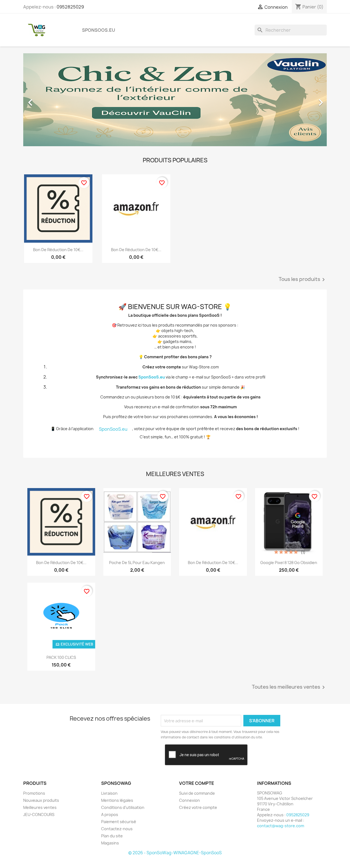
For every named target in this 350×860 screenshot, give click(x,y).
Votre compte (196, 783)
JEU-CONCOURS (38, 814)
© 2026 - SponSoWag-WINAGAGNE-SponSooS (175, 853)
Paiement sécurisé (118, 821)
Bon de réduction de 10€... (58, 249)
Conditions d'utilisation (122, 807)
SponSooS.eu (98, 30)
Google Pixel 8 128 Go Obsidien (288, 562)
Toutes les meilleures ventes (289, 687)
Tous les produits (303, 279)
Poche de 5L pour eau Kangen (137, 562)
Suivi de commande (197, 793)
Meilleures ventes (40, 807)
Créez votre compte (198, 807)
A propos (109, 814)
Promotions (34, 793)
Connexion (189, 800)
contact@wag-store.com (280, 825)
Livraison (109, 793)
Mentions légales (117, 800)
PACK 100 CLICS (61, 657)
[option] (175, 99)
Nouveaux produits (41, 800)
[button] (46, 99)
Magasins (110, 843)
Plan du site (112, 835)
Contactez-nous (117, 828)
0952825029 (70, 7)
